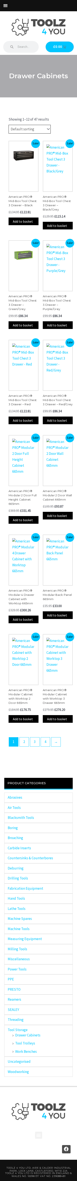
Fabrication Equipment (25, 888)
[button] (5, 5)
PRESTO (14, 989)
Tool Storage (18, 1029)
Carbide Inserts (19, 848)
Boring (13, 827)
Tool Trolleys (25, 1043)
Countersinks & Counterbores (30, 858)
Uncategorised (19, 1061)
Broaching (15, 837)
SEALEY (13, 1009)
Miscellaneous (19, 959)
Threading (16, 1019)
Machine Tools (19, 928)
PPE (11, 979)
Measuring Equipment (25, 938)
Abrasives (15, 797)
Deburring (16, 868)
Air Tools (14, 807)
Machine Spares (20, 918)
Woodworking (18, 1071)
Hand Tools (16, 898)
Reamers (14, 999)
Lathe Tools (16, 908)
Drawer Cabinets (27, 1035)
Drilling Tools (18, 878)
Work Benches (26, 1051)
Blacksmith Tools (21, 817)
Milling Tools (17, 949)
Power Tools (17, 969)
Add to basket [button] (23, 221)
